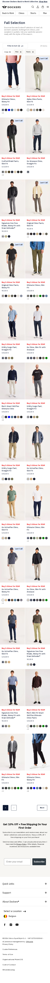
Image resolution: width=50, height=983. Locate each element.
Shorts (33, 13)
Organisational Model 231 (12, 959)
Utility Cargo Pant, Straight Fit (9, 348)
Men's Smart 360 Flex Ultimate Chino (10, 407)
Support (6, 892)
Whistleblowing (8, 970)
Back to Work (8, 13)
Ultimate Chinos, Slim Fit (35, 286)
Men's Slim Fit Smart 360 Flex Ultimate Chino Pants (35, 715)
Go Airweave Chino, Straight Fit (35, 162)
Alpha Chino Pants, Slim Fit (34, 100)
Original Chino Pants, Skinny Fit (10, 286)
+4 (3, 603)
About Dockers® (10, 901)
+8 (3, 113)
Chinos (21, 13)
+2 (28, 237)
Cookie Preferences (10, 949)
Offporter (29, 942)
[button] (21, 72)
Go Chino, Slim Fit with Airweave (36, 348)
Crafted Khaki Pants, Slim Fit (10, 162)
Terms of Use (7, 954)
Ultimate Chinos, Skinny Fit (8, 100)
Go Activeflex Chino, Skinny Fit (10, 590)
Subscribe (39, 862)
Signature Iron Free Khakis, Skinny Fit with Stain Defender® (11, 225)
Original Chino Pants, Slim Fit (35, 224)
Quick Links (8, 883)
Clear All (7, 52)
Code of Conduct (9, 965)
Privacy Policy (21, 844)
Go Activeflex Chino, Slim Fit (35, 469)
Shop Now (43, 2)
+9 (28, 299)
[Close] (21, 52)
